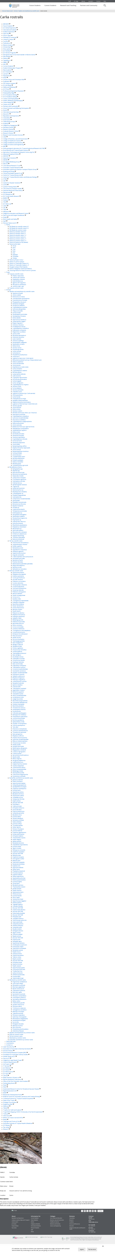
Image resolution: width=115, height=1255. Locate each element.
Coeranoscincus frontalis (20, 300)
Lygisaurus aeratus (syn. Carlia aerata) (24, 393)
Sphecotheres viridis (18, 722)
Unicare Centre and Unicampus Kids (13, 79)
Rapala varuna (17, 936)
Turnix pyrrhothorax (19, 578)
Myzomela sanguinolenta (20, 701)
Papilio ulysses (17, 966)
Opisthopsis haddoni (19, 516)
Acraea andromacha (18, 834)
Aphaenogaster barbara (20, 485)
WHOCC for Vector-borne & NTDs (13, 1118)
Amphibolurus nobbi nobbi (20, 367)
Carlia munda (16, 397)
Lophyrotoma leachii (19, 509)
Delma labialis (17, 318)
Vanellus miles (17, 599)
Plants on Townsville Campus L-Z (19, 265)
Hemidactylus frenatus (19, 316)
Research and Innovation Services (13, 135)
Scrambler (15, 256)
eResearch (6, 211)
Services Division (8, 1051)
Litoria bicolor (17, 365)
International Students (10, 30)
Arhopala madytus (18, 836)
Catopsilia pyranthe (18, 813)
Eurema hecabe (17, 896)
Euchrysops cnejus (18, 946)
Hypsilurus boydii (18, 293)
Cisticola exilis (17, 687)
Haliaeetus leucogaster (19, 574)
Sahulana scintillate (18, 820)
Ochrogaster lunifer (18, 859)
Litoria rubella (17, 295)
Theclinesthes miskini (19, 887)
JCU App (76, 1)
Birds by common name (16, 1034)
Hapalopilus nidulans (19, 279)
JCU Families (7, 51)
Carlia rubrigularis (18, 383)
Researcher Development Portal (12, 1095)
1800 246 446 (91, 1219)
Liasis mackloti (17, 339)
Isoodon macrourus (18, 1004)
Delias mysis (16, 869)
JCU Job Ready (7, 85)
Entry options (7, 49)
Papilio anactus (17, 890)
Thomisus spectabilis (19, 537)
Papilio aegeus (17, 839)
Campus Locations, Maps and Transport (20, 1220)
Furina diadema (17, 388)
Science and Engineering (55, 1226)
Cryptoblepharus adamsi (20, 370)
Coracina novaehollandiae (20, 669)
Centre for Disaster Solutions (12, 183)
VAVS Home (6, 1116)
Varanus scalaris (17, 411)
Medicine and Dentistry (55, 1224)
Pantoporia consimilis (19, 850)
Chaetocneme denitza (19, 910)
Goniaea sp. (16, 507)
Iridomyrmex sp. (17, 483)
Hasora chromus (17, 964)
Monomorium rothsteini (20, 532)
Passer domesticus (18, 606)
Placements (6, 76)
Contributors (10, 1043)
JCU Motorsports (8, 1072)
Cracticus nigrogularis (19, 752)
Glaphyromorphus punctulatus (22, 402)
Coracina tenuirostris (19, 632)
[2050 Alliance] (18, 1238)
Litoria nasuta (17, 449)
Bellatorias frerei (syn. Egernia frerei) (23, 427)
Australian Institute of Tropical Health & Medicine (17, 1123)
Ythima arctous (17, 894)
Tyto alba (15, 727)
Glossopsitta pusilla (18, 773)
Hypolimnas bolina (18, 792)
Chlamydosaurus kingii (19, 398)
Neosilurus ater (17, 567)
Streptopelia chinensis (19, 709)
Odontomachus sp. (18, 490)
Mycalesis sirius (17, 815)
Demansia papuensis (19, 442)
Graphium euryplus (18, 857)
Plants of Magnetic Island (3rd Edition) (20, 269)
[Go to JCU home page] (14, 1211)
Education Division (8, 127)
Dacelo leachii (16, 611)
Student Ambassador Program (12, 68)
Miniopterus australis (19, 985)
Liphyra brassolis (18, 973)
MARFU (5, 198)
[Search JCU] (105, 5)
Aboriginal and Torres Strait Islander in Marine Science (19, 55)
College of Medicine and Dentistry (13, 143)
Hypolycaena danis (18, 892)
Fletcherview (7, 192)
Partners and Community (88, 5)
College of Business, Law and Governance (15, 139)
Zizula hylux (16, 883)
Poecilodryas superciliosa (20, 716)
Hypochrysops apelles (19, 783)
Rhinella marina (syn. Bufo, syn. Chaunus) (25, 413)
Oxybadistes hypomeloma (20, 845)
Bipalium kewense (18, 506)
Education (71, 1226)
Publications (7, 43)
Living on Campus (8, 39)
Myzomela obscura (18, 623)
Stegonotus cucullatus (19, 332)
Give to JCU (6, 1058)
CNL (4, 208)
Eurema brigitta (17, 882)
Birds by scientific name (16, 571)
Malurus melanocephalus (20, 741)
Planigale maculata (18, 1024)
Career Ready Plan (8, 102)
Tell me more (92, 1249)
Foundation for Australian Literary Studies (15, 1054)
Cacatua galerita (17, 651)
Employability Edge (8, 93)
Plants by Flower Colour (16, 260)
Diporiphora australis (19, 414)
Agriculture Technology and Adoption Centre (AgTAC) (19, 152)
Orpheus (6, 200)
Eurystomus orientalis (19, 776)
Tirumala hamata (18, 825)
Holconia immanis (18, 523)
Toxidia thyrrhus (17, 971)
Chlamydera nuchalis (19, 658)
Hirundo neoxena (18, 579)
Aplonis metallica (17, 685)
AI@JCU (5, 62)
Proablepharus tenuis (19, 326)
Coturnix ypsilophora (19, 725)
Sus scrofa (16, 1022)
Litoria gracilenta (18, 395)
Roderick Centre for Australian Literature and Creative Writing (21, 1096)
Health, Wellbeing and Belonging (13, 100)
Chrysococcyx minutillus (19, 650)
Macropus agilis (17, 992)
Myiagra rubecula (18, 644)
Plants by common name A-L (17, 237)
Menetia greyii (17, 464)
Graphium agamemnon (19, 832)
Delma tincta (16, 346)
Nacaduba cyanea (18, 950)
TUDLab (5, 1114)
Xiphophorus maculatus (20, 569)
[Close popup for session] (103, 1246)
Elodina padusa (17, 903)
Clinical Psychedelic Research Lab (13, 173)
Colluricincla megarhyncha (20, 774)
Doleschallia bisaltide (19, 913)
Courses (5, 41)
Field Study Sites (11, 1041)
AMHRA (5, 160)
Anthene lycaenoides (19, 975)
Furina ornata (17, 312)
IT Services (6, 1066)
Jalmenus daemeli (18, 780)
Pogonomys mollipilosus (20, 982)
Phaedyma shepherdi (19, 871)
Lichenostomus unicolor (20, 681)
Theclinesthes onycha (19, 838)
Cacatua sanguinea (18, 766)
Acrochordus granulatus (20, 379)
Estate (5, 217)
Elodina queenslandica (19, 880)
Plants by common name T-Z (17, 240)
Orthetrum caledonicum (19, 534)
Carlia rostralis (17, 351)
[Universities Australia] (31, 1237)
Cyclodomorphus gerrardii (20, 465)
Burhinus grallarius (18, 720)
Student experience (9, 32)
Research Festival (8, 129)
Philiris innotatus (18, 781)
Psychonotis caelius (18, 795)
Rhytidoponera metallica (20, 492)
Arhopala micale (17, 962)
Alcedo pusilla (16, 744)
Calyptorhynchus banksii (20, 764)
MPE (4, 146)
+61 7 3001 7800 (92, 1232)
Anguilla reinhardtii (18, 555)
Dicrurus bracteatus (18, 639)
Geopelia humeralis (18, 683)
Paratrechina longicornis (20, 518)
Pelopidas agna (17, 941)
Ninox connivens (17, 625)
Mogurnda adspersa (18, 565)
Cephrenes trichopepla (19, 948)
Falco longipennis (18, 643)
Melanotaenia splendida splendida (23, 564)
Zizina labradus (17, 809)
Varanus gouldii (17, 406)
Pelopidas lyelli (17, 917)
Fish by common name (15, 1036)
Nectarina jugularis (18, 692)
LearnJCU (90, 1)
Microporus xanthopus (19, 284)
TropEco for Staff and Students (12, 1110)
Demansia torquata (18, 435)
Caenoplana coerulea (19, 481)
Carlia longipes (17, 381)
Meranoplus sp (17, 528)
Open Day (6, 33)
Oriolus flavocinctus (18, 608)
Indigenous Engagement (10, 125)
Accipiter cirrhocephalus (20, 723)
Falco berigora (17, 655)
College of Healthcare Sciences (12, 141)
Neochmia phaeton (18, 706)
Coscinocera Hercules (19, 969)
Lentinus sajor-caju (18, 286)
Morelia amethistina (18, 458)
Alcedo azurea (17, 637)
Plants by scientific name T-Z (17, 235)
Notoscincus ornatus (19, 297)
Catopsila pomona (18, 924)
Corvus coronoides (18, 627)
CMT (4, 181)
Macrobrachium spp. (19, 472)
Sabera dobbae (17, 822)
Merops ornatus (17, 609)
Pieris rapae (16, 897)
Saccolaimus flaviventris (19, 999)
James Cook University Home (16, 5)
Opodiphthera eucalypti (19, 787)
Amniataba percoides (19, 558)
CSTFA (5, 185)
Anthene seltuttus (18, 925)
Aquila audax (16, 757)
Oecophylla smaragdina (19, 514)
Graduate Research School (11, 131)
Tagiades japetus (18, 904)
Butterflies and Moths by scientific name (21, 778)
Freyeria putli (16, 939)
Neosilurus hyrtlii (18, 560)
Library (83, 1)
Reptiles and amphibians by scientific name (28, 11)
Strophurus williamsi (19, 305)
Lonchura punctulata (19, 718)
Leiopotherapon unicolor (20, 544)
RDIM (5, 1093)
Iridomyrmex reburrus (19, 521)
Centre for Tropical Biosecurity (12, 175)
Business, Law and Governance (57, 1220)
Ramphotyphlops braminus (21, 451)
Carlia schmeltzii (17, 369)
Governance (6, 120)
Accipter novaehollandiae (20, 672)
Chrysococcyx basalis (19, 660)
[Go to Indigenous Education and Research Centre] (64, 1240)
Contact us (9, 1045)
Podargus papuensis (19, 616)
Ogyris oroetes (17, 848)
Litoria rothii (16, 334)
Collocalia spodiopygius (19, 713)
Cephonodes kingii (18, 978)
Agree (82, 1249)
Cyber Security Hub (9, 1047)
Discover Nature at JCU (7, 11)
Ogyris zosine (16, 932)
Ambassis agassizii (18, 551)
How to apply (7, 35)
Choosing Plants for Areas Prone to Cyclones (22, 270)
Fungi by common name (16, 288)
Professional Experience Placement (13, 91)
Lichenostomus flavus (19, 767)
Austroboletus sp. (18, 281)
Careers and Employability (11, 99)
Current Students (50, 5)
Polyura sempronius (18, 811)
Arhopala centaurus (18, 808)
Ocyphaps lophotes (18, 662)
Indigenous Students (35, 1224)
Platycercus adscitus (18, 613)
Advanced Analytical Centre (11, 154)
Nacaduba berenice (18, 843)
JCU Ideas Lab (7, 204)
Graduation (6, 81)
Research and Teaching (68, 5)
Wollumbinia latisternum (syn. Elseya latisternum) (27, 360)
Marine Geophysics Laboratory (12, 1079)
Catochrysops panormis (20, 920)
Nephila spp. (16, 470)
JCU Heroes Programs (9, 53)
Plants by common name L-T (17, 239)
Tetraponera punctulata (20, 511)
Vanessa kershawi (18, 899)
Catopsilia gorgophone (19, 785)
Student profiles (8, 1104)
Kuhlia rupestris (17, 546)
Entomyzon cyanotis (18, 674)
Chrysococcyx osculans (19, 743)
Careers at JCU (7, 104)
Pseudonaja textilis (18, 349)
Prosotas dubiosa (18, 873)
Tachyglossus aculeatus (20, 1010)
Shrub (14, 246)
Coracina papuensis (18, 586)
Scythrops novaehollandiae (20, 739)
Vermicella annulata (18, 434)
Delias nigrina (17, 827)
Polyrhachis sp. (17, 520)
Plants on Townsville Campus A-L (19, 263)
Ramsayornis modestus (19, 715)
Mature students (8, 45)
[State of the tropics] (46, 1237)
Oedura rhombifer (18, 462)
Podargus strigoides (18, 602)
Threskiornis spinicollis (19, 732)
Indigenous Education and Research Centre (16, 213)
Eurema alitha (17, 816)
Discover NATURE (18, 802)
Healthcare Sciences (54, 1222)
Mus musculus (17, 1027)
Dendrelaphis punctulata (20, 314)
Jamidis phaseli (17, 888)
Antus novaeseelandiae (19, 769)
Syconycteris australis (19, 994)
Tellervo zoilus (17, 957)
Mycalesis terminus (18, 794)
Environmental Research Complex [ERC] (15, 1052)
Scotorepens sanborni (19, 997)
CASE (4, 137)
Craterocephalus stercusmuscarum (23, 557)
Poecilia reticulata (18, 562)
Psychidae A (16, 804)
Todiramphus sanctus (19, 667)
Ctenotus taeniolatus (19, 437)
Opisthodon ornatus (18, 344)
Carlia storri (16, 356)
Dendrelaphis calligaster (20, 342)
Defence (5, 58)
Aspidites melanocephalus (20, 400)
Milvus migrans (17, 759)
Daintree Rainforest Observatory (13, 190)
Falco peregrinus (17, 734)
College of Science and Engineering (13, 144)
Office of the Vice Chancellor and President (15, 1081)
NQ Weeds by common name (17, 230)
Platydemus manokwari (19, 527)
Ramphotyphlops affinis (20, 446)
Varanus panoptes (18, 390)
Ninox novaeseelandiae (19, 695)
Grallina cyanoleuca (18, 576)
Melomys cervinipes (18, 1011)
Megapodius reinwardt (19, 750)
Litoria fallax (16, 444)
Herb (14, 247)
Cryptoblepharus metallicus (21, 328)
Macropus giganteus (19, 987)
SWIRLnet (6, 1106)
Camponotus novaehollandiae (21, 499)
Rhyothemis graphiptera (20, 525)
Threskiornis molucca (19, 708)
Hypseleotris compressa (20, 550)
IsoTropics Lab (7, 1064)
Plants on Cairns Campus (16, 262)
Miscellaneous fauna (15, 467)
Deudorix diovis (17, 929)
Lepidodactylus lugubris (20, 430)
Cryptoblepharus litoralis (20, 439)
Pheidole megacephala (19, 495)
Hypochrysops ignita (19, 968)
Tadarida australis (18, 1013)
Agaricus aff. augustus (19, 283)
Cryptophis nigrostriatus (20, 377)
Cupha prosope (17, 806)
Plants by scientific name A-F (17, 232)
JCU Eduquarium (8, 194)
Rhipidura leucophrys (19, 614)
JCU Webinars (7, 1068)
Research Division (8, 133)
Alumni (5, 110)
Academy (6, 123)
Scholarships (7, 47)
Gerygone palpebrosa (19, 760)
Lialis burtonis (17, 376)
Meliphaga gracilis (18, 620)
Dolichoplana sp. (17, 513)
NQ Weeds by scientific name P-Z (19, 228)
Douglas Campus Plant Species (18, 267)
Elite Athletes (7, 56)
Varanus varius (17, 348)
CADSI (5, 206)
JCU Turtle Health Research (11, 196)
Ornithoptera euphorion (20, 945)
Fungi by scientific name (16, 274)
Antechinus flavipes (18, 1031)
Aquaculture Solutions (9, 158)
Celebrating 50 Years (9, 121)
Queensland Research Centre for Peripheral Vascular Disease (21, 1089)
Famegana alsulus (18, 931)
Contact (98, 1)
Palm (14, 251)
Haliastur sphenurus (19, 676)
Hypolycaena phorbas (19, 878)
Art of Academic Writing (10, 95)
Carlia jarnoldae (17, 453)
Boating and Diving (9, 171)
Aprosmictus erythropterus (21, 755)
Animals (16, 11)
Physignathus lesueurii (19, 302)
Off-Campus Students (9, 83)
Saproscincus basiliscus (19, 319)
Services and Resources (74, 1224)
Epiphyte (15, 254)
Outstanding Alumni (9, 1083)
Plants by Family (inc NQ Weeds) (18, 242)
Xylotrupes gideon (18, 530)
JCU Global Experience (9, 28)
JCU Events (6, 1070)
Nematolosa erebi (18, 548)
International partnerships (11, 112)
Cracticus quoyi (17, 753)
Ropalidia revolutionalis (19, 502)
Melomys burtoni (18, 1026)
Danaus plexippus (18, 818)
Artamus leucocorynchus (20, 737)
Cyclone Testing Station (10, 187)
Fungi (8, 272)
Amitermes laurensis (19, 488)
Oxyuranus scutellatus (19, 420)
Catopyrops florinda (18, 799)
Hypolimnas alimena (18, 943)
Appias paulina (17, 841)
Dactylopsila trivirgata (19, 1020)
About (14, 1216)
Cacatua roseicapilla (18, 704)
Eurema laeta (16, 976)
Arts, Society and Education (56, 1218)
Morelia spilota (17, 372)
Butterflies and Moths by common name (21, 1040)
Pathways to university (10, 37)
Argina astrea (16, 801)
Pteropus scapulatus (19, 1015)
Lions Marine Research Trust (11, 165)
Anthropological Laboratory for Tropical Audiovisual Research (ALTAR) (24, 148)
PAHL (5, 1087)
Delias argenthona (18, 876)
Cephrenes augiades (19, 862)
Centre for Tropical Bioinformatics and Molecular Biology (20, 177)
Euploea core (16, 866)
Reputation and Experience (11, 116)
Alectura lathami (17, 593)
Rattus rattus (16, 1001)
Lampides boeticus (18, 918)
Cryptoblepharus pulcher (20, 307)
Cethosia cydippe (17, 934)
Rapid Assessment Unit (10, 1091)
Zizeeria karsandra (18, 955)
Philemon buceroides (19, 622)
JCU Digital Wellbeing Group (11, 162)
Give (105, 1)
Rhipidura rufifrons (18, 736)
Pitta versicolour (17, 636)
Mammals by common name (17, 1038)
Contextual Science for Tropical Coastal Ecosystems (18, 1098)
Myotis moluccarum (18, 989)
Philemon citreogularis (19, 592)
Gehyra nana (16, 432)
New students (7, 70)
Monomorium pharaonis (20, 474)
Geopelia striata (17, 646)
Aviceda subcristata (18, 746)
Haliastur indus (17, 618)
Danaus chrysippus (18, 829)
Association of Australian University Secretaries (17, 1049)
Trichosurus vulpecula (19, 1008)
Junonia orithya (17, 824)
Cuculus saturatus (18, 583)
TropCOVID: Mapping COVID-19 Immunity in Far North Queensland (23, 1112)
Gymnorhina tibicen (18, 572)
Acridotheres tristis (18, 697)
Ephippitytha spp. (18, 469)
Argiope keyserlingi (18, 536)
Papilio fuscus (17, 952)
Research (6, 1129)
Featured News (15, 1226)
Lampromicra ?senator (19, 478)
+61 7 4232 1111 (92, 1229)
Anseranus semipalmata (20, 729)
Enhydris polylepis (18, 460)
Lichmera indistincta (18, 629)
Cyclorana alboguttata (19, 309)
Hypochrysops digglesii (19, 901)
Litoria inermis (17, 407)
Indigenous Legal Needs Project (12, 1060)
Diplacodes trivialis (18, 476)
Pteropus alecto (17, 1006)
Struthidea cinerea (18, 657)
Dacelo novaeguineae (19, 595)
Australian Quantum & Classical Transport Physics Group (20, 169)
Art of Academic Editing (10, 97)
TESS (4, 202)
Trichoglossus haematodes (20, 600)
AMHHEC (6, 156)
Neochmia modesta (18, 604)
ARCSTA (5, 164)
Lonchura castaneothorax (20, 730)
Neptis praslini (17, 959)
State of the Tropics (9, 1100)
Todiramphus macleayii (19, 688)
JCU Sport (6, 1074)
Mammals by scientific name (17, 980)
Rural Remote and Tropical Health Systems (15, 150)
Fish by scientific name (15, 541)
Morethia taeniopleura (19, 335)
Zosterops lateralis (18, 590)
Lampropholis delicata (19, 374)
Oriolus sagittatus (18, 648)
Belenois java (16, 860)
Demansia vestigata (18, 304)
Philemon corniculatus (19, 581)
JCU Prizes (6, 89)
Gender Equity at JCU (9, 1056)
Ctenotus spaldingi (18, 341)
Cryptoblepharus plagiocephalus (22, 421)
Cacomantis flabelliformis (20, 702)
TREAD (5, 1108)
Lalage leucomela (18, 699)
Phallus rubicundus (18, 276)
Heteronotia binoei (18, 423)
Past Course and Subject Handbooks (14, 215)
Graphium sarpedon (18, 852)
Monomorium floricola (19, 504)
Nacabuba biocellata (18, 864)
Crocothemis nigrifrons (19, 479)
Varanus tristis (17, 386)
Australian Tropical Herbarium (12, 167)
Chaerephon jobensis (19, 990)
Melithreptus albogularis (20, 748)
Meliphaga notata (18, 771)
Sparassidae (16, 500)
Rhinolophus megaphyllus (20, 1018)
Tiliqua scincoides (18, 311)
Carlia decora (16, 353)
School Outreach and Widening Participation (16, 108)
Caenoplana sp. (17, 497)
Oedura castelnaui (18, 362)
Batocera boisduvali (18, 539)
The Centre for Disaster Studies (12, 188)
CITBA (5, 179)
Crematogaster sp (18, 493)
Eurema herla (16, 790)
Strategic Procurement (10, 1102)
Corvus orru (16, 597)
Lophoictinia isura (18, 762)
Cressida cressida (18, 906)
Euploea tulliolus (17, 874)
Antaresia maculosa (18, 337)
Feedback (100, 1211)
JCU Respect (6, 1125)
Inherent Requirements (10, 1062)
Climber (15, 258)
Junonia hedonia (17, 831)
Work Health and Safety (10, 219)
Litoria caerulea (17, 425)
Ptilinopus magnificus (19, 680)
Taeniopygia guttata (19, 641)
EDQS (5, 77)
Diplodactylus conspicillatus (21, 428)
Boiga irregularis (17, 323)
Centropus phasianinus (19, 588)
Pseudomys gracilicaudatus (20, 1029)
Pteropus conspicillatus (19, 996)
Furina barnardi (17, 441)
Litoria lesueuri (17, 455)
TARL (5, 209)
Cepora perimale (17, 922)
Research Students (35, 1227)
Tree (14, 249)
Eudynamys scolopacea (19, 330)
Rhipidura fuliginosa (18, 678)
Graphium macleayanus (19, 788)
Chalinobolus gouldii (19, 1003)
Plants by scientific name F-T (17, 233)
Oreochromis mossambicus (20, 542)
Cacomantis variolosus (19, 671)
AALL (4, 64)
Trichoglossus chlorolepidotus (21, 630)
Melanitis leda (17, 855)
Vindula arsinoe (17, 954)
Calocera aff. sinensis (19, 277)
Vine (14, 253)
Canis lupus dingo (18, 983)
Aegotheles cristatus (19, 690)
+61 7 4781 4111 (92, 1226)
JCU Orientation (8, 72)
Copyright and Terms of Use (11, 1121)
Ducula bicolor (17, 711)
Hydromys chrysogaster (20, 1017)
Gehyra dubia (16, 409)
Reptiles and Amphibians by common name (22, 1032)
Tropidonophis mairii (19, 456)
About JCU (6, 114)
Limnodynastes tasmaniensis (21, 298)
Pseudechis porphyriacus (20, 355)
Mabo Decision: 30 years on (11, 1077)
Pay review (6, 1127)
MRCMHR (6, 24)
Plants (8, 225)
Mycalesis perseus (18, 885)
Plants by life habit (14, 244)
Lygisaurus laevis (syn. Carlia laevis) (23, 358)
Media (5, 1119)
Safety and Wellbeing (9, 87)
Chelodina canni (17, 392)
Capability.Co (7, 60)
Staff (69, 1)
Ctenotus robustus (18, 325)
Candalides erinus (18, 797)
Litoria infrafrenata (18, 363)
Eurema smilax (17, 846)
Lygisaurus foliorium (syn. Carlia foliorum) (25, 404)
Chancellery (6, 118)
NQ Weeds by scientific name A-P (19, 226)
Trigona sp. (16, 486)
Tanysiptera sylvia (18, 694)
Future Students (35, 5)
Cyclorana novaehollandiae (20, 418)
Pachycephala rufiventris (20, 585)
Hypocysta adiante (18, 867)
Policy (5, 1085)
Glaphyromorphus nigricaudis (21, 448)
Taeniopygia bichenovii (19, 653)
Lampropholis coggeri (19, 321)
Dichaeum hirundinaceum (20, 634)
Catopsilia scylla (17, 927)
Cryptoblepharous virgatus (20, 384)
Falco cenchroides (18, 664)
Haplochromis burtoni (19, 553)
